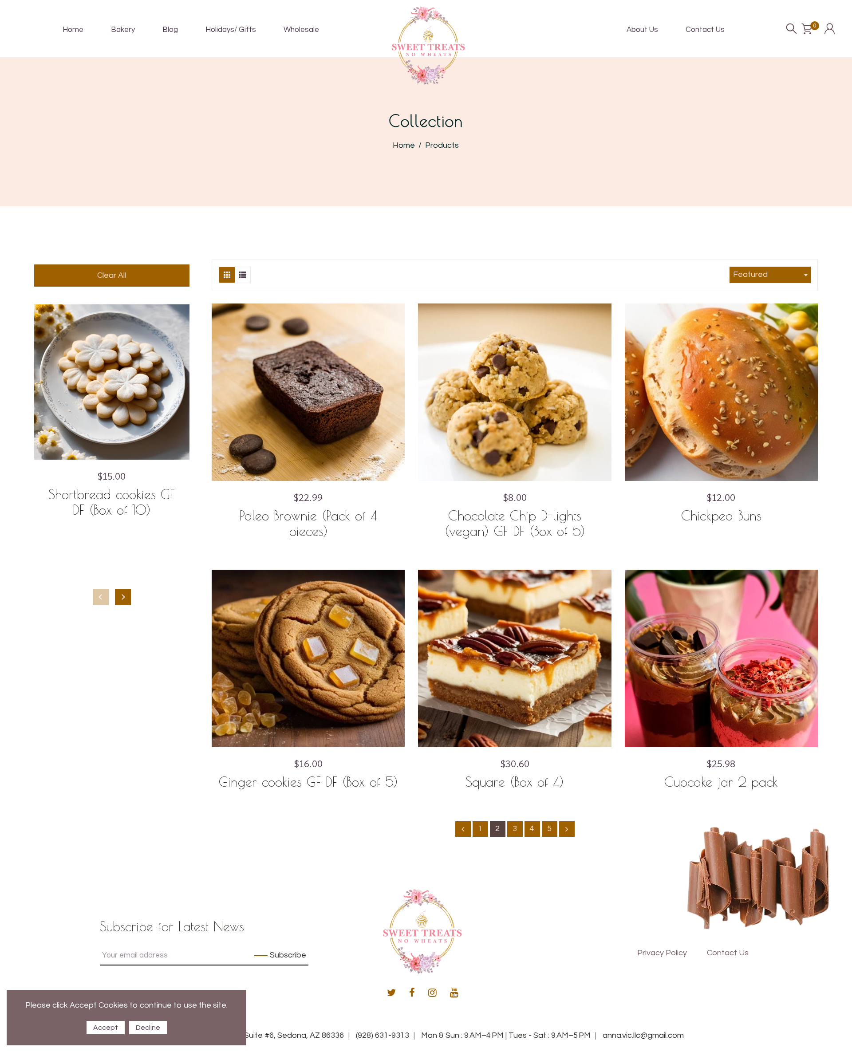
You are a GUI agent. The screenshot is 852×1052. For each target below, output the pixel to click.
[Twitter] (391, 993)
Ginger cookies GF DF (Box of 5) (308, 781)
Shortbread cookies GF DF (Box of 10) (111, 501)
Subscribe (288, 955)
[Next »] (567, 829)
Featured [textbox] (750, 274)
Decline (148, 1027)
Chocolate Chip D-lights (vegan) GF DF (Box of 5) (515, 523)
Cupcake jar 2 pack (721, 781)
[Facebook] (412, 993)
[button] (123, 597)
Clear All (111, 275)
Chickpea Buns (721, 515)
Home (404, 145)
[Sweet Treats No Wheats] (428, 45)
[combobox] (770, 275)
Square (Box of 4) (514, 781)
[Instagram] (432, 993)
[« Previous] (463, 829)
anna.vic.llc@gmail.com (643, 1035)
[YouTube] (454, 993)
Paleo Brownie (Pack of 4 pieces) (308, 523)
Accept (105, 1027)
